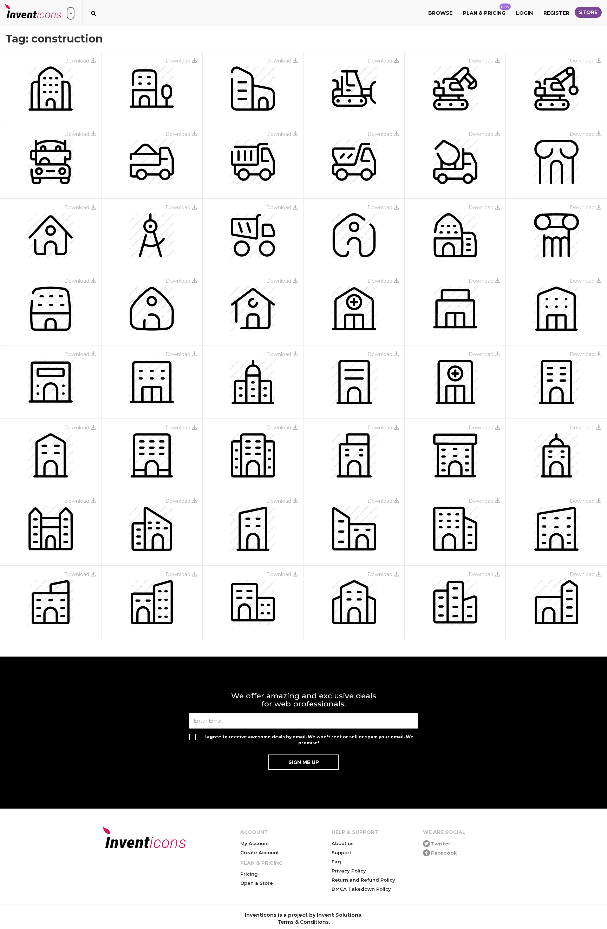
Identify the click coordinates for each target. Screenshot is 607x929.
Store (588, 12)
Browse (440, 13)
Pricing (249, 874)
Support (341, 852)
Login (524, 13)
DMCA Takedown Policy (361, 889)
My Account (254, 843)
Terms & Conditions (303, 922)
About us (343, 843)
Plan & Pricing (486, 10)
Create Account (259, 852)
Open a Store (256, 883)
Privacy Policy (349, 871)
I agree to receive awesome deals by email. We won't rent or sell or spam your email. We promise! (308, 739)
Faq (336, 861)
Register (556, 13)
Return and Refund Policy (363, 880)
